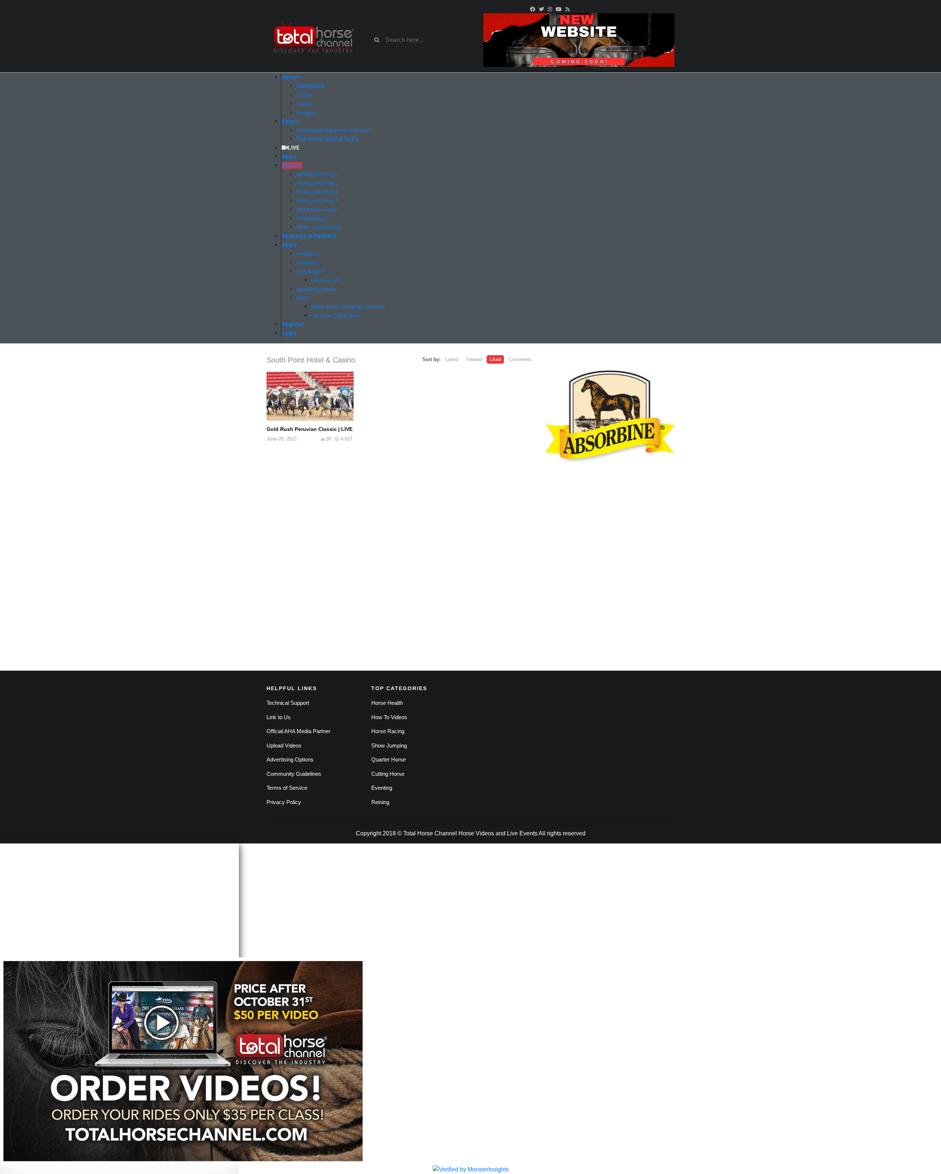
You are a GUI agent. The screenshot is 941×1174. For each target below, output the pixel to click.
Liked (495, 359)
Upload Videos (283, 745)
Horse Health (387, 703)
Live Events (522, 833)
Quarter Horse (388, 759)
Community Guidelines (293, 774)
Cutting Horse (387, 774)
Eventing (381, 788)
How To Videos (389, 717)
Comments (520, 359)
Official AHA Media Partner (298, 731)
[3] (610, 418)
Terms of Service (286, 788)
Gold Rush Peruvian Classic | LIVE (309, 429)
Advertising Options (290, 759)
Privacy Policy (283, 802)
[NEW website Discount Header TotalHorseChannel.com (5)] (579, 39)
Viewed (474, 359)
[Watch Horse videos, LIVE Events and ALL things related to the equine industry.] (313, 40)
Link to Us (278, 717)
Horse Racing (387, 731)
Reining (380, 802)
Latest (452, 359)
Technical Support (287, 703)
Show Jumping (389, 745)
